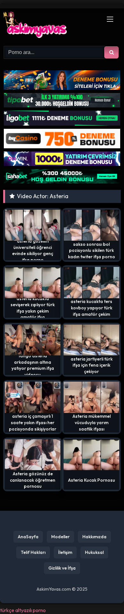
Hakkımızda (94, 537)
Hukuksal (94, 552)
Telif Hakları (33, 552)
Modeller (60, 537)
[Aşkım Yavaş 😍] (51, 26)
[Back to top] (104, 595)
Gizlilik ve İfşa (62, 568)
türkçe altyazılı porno (23, 610)
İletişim (65, 552)
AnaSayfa (28, 537)
